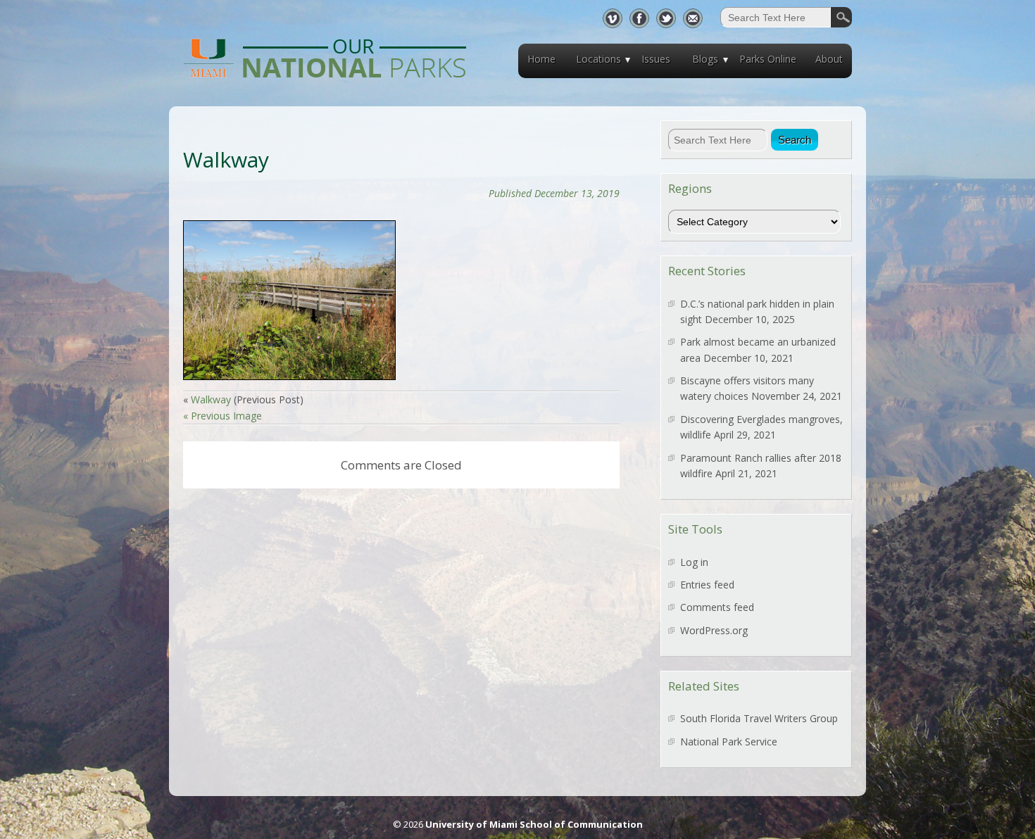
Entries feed (707, 584)
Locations (598, 58)
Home (541, 58)
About (829, 58)
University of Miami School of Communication (534, 824)
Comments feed (717, 607)
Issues (655, 58)
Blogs (705, 58)
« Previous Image (222, 415)
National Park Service (728, 741)
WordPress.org (714, 630)
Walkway (211, 399)
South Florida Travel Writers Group (759, 718)
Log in (694, 562)
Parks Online (767, 58)
